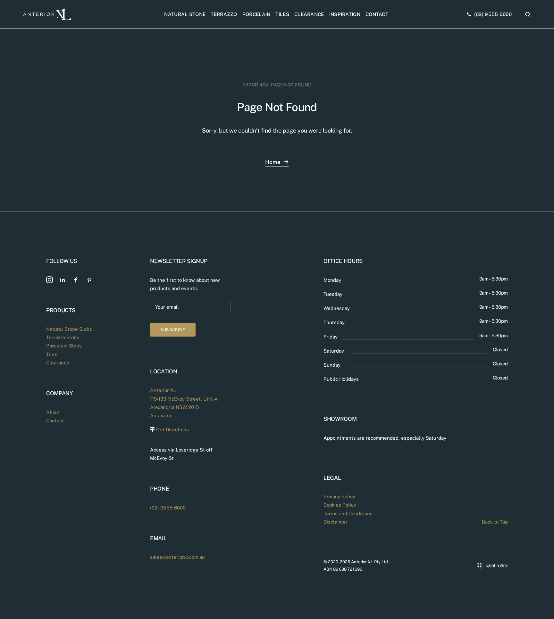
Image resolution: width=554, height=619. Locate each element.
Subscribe (172, 330)
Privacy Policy (339, 496)
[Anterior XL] (47, 14)
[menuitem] (184, 14)
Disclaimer (335, 522)
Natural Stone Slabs (69, 329)
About (53, 412)
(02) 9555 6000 (493, 14)
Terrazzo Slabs (62, 337)
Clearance (309, 14)
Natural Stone (185, 14)
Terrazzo (224, 14)
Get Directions (172, 429)
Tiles (282, 14)
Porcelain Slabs (64, 345)
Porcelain (256, 14)
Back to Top (495, 522)
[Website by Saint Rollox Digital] (465, 565)
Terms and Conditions (348, 513)
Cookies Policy (339, 505)
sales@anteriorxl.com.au (177, 557)
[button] (528, 14)
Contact (376, 14)
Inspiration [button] (344, 14)
